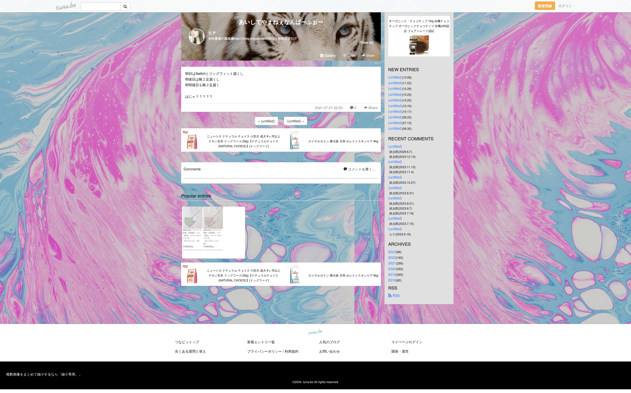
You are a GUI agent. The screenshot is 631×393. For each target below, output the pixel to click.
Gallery (330, 55)
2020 (392, 268)
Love (351, 55)
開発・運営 (400, 351)
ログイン (565, 5)
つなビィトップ (187, 341)
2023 (392, 251)
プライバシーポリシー (264, 351)
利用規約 (291, 351)
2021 (392, 263)
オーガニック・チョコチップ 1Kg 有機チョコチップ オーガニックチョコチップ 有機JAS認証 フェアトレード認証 (419, 26)
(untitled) (395, 77)
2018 (392, 280)
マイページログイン (406, 341)
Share (369, 55)
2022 (392, 257)
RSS (396, 295)
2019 (392, 274)
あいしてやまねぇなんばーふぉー (281, 22)
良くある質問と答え (190, 351)
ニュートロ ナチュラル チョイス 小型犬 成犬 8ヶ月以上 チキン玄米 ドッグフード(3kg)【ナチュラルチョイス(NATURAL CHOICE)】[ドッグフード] (243, 141)
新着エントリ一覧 (261, 341)
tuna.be (315, 332)
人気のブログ (329, 341)
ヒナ (212, 32)
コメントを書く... (361, 168)
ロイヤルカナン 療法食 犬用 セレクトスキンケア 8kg (343, 141)
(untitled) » (295, 120)
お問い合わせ (329, 351)
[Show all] (366, 42)
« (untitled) (266, 120)
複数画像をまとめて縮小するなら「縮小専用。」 (44, 374)
